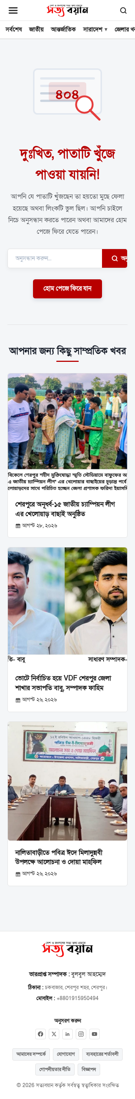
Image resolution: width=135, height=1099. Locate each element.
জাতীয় (36, 29)
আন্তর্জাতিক (63, 29)
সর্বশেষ (14, 29)
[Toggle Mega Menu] (13, 10)
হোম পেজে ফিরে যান (68, 289)
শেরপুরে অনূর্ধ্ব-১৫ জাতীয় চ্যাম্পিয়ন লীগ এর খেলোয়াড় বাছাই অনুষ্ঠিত (65, 509)
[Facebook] (40, 1034)
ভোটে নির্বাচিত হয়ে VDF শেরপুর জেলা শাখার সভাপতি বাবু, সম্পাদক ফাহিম (63, 683)
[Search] (123, 10)
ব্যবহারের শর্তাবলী (102, 1054)
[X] (54, 1034)
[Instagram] (81, 1034)
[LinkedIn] (67, 1034)
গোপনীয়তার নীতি (54, 1069)
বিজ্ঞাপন (89, 1069)
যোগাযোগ (66, 1054)
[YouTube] (94, 1034)
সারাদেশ (92, 29)
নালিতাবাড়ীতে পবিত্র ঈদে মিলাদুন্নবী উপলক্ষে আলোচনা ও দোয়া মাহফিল (58, 857)
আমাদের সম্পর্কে (31, 1054)
